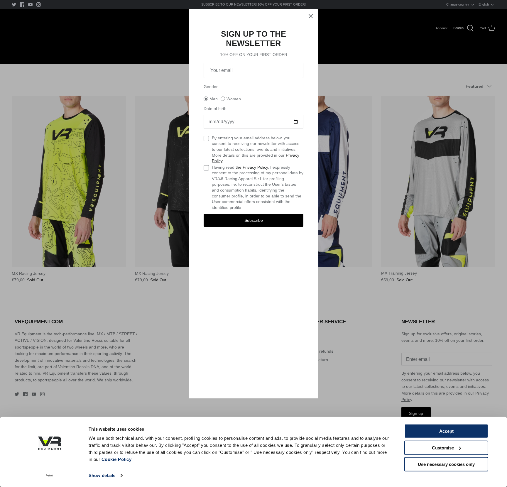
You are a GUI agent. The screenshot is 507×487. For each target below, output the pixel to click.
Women (234, 99)
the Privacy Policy (252, 167)
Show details (102, 475)
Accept (446, 431)
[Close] (310, 16)
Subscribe (253, 220)
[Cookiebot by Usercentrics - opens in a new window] (49, 475)
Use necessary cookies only (446, 464)
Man (213, 99)
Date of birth (215, 108)
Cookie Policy (117, 459)
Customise (443, 447)
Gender (211, 86)
